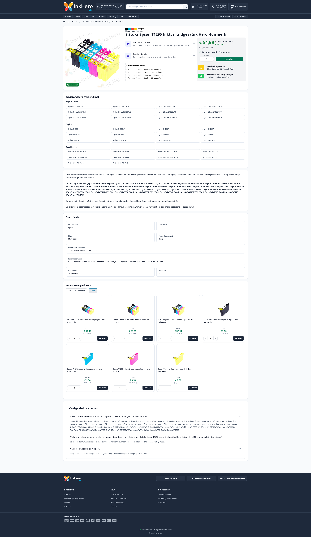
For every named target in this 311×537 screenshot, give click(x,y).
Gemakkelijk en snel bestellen (232, 478)
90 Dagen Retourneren (201, 478)
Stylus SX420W (163, 129)
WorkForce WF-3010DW (77, 151)
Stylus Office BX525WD (122, 112)
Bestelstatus (162, 502)
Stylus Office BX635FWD (122, 117)
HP (93, 16)
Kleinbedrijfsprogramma (74, 498)
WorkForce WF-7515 (76, 163)
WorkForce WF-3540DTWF (168, 157)
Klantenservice (117, 494)
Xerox (122, 16)
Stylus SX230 (73, 129)
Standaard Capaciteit (76, 291)
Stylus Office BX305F (121, 106)
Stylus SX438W (163, 134)
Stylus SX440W (208, 134)
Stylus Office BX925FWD (167, 117)
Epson (85, 16)
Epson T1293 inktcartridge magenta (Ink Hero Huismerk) (131, 370)
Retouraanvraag (117, 502)
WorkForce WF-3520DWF (167, 151)
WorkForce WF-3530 (210, 151)
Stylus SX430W (74, 134)
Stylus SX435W (119, 134)
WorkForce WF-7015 (210, 157)
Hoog (93, 291)
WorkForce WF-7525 (121, 163)
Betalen (67, 502)
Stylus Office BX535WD (167, 112)
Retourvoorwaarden (119, 498)
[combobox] (157, 6)
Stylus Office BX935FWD (212, 117)
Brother (68, 16)
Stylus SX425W (208, 129)
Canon (77, 16)
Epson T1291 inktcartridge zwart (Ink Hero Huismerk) (220, 321)
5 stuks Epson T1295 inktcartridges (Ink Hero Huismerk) (176, 321)
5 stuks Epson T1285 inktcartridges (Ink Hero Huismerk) (131, 321)
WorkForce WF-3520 (121, 151)
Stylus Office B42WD (76, 106)
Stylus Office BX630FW (77, 117)
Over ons (67, 494)
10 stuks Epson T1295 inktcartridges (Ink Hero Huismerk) (86, 321)
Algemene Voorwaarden (164, 530)
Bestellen (234, 59)
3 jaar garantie (171, 478)
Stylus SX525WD (119, 140)
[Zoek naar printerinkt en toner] (185, 6)
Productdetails (140, 54)
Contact (114, 506)
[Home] (64, 21)
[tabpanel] (93, 60)
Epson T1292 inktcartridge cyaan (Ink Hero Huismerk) (84, 370)
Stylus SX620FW (209, 140)
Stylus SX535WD (164, 140)
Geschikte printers (141, 42)
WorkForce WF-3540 (121, 157)
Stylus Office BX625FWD (212, 112)
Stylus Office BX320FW (77, 112)
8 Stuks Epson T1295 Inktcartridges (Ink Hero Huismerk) (104, 21)
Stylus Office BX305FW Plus (213, 106)
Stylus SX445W (74, 140)
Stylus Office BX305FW (167, 106)
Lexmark (101, 16)
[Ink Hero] (78, 6)
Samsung (112, 16)
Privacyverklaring (147, 530)
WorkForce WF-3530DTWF (78, 157)
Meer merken (132, 16)
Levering (67, 506)
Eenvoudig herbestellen (167, 498)
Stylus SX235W (119, 129)
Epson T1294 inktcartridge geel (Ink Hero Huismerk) (174, 370)
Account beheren (164, 494)
